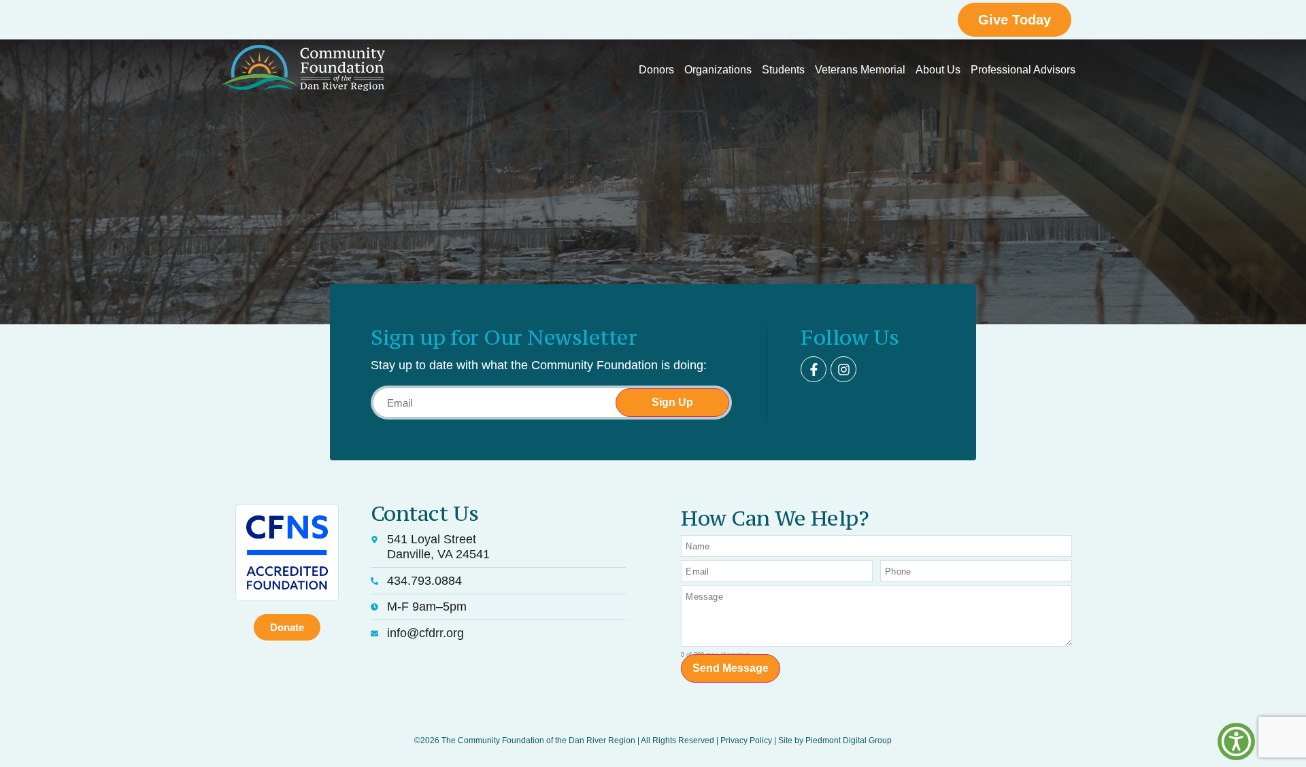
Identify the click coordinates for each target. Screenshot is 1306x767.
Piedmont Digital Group (848, 740)
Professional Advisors (1023, 69)
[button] (1236, 741)
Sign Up (672, 402)
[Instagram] (843, 369)
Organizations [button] (718, 69)
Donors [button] (656, 69)
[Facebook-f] (813, 369)
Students (783, 69)
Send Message (730, 668)
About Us (938, 69)
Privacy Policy (746, 740)
